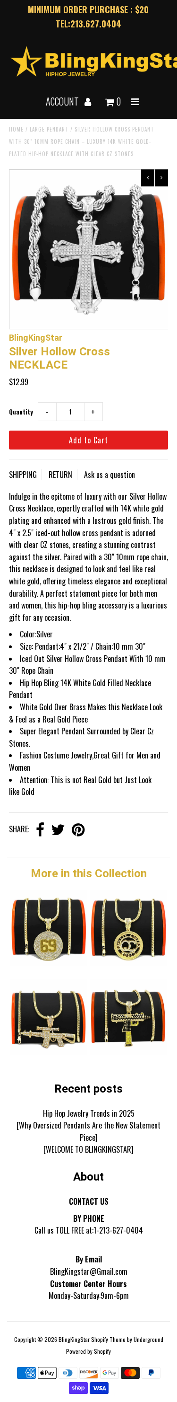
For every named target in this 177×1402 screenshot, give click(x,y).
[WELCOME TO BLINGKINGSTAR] (88, 1149)
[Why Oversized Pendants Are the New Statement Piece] (88, 1131)
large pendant (49, 129)
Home (16, 129)
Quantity (21, 411)
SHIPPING (23, 474)
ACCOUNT (63, 101)
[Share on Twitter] (58, 830)
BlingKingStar (74, 1339)
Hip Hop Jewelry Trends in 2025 (89, 1113)
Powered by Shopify (88, 1351)
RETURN (60, 474)
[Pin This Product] (78, 830)
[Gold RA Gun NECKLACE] (48, 1052)
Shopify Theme (108, 1339)
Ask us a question (109, 474)
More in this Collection (89, 873)
